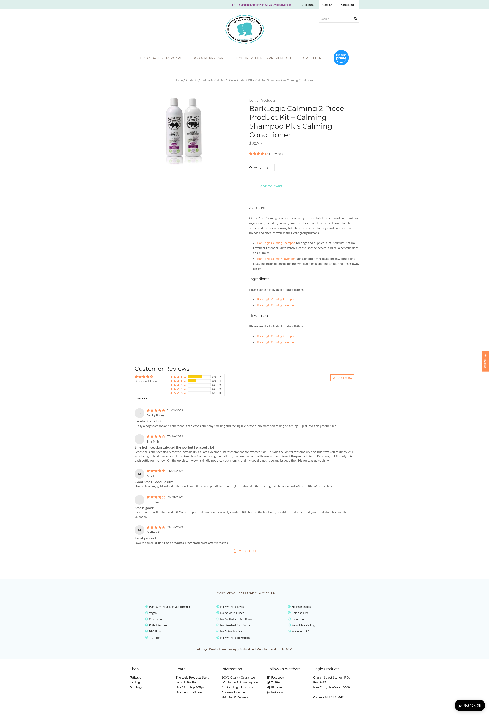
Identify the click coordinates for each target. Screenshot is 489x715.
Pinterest (276, 687)
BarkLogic (136, 687)
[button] (258, 153)
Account (308, 4)
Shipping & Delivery (235, 697)
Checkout (347, 4)
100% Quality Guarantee (238, 677)
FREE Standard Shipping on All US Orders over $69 (261, 4)
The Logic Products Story (192, 677)
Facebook (277, 677)
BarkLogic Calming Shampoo (276, 243)
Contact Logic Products (237, 687)
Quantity (255, 167)
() (327, 4)
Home (179, 80)
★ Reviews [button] (485, 361)
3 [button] (245, 551)
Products (191, 80)
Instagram (277, 692)
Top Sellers (312, 58)
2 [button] (240, 551)
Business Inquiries (233, 692)
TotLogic (135, 677)
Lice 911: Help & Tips (190, 687)
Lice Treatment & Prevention (263, 58)
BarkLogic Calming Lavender (276, 258)
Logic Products (262, 100)
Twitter (275, 682)
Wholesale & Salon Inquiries (240, 682)
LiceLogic (136, 682)
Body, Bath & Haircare (161, 58)
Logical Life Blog (186, 682)
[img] (156, 410)
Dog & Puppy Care (209, 58)
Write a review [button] (342, 377)
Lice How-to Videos (189, 692)
